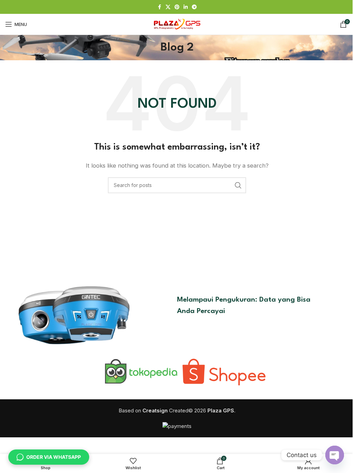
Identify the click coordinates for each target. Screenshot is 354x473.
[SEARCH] (238, 185)
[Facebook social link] (159, 7)
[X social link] (168, 7)
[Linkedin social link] (185, 7)
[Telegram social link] (194, 7)
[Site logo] (177, 23)
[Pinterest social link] (177, 7)
